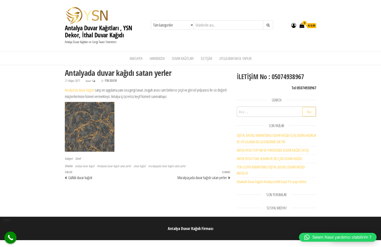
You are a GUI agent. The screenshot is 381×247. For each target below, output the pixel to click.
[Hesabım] (293, 25)
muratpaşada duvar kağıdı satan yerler (167, 166)
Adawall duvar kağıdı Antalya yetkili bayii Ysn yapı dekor (272, 181)
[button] (338, 237)
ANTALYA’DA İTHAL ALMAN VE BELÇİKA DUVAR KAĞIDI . (270, 158)
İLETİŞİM (206, 58)
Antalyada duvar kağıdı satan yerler (114, 166)
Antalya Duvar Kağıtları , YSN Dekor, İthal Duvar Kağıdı (98, 31)
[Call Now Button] (10, 238)
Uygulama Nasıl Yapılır (235, 58)
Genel (78, 158)
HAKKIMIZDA (157, 58)
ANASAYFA (136, 58)
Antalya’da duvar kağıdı (79, 90)
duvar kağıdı (140, 166)
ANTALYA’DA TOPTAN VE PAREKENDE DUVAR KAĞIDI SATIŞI (273, 150)
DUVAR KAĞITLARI (183, 58)
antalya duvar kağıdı (85, 166)
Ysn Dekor (111, 81)
